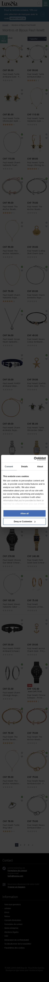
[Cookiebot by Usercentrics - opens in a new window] (34, 459)
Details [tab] (24, 466)
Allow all (24, 513)
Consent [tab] (9, 466)
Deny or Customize (23, 521)
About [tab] (40, 466)
